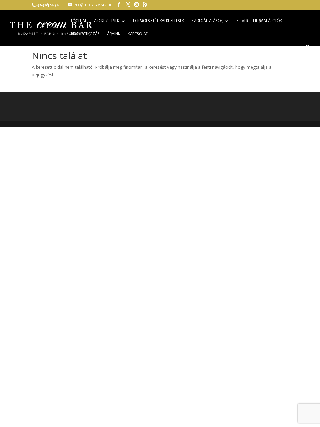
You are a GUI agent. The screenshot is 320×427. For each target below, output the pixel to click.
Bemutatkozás (85, 34)
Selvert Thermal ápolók (259, 21)
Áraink (113, 34)
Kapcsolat (138, 34)
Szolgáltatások (207, 21)
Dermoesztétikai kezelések (158, 21)
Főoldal (79, 21)
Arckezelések (106, 21)
